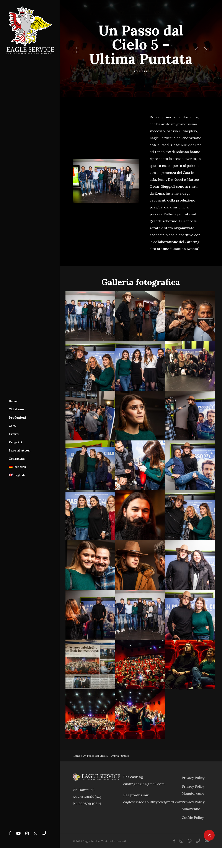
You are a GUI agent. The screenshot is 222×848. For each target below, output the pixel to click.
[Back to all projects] (76, 50)
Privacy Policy (193, 777)
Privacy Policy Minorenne (193, 805)
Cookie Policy (193, 817)
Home (76, 755)
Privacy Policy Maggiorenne (193, 789)
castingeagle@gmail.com (144, 784)
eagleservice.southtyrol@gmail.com (152, 802)
